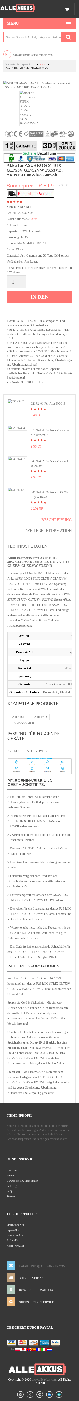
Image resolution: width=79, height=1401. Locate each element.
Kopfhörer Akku (15, 1245)
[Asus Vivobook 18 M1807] (16, 458)
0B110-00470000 (24, 723)
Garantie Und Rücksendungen (22, 1180)
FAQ (9, 1191)
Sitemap (11, 1196)
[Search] (68, 37)
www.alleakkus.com (44, 1379)
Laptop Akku (27, 64)
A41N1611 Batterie (24, 1013)
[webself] (59, 1394)
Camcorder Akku (15, 1235)
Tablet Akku (13, 1240)
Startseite (10, 64)
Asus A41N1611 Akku (29, 848)
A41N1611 (18, 716)
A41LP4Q (40, 716)
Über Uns (12, 1170)
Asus (42, 64)
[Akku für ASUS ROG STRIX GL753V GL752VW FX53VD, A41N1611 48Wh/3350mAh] (29, 108)
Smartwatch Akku (16, 1224)
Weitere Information (49, 530)
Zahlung (11, 1175)
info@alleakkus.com (32, 54)
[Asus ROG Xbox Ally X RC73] (16, 490)
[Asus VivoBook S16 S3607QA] (16, 427)
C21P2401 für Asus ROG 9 (48, 403)
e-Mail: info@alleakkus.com (42, 1266)
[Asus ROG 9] (16, 401)
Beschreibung (56, 520)
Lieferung (12, 1186)
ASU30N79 (25, 212)
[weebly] (49, 1394)
